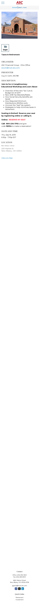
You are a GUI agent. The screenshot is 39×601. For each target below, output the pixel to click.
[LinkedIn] (22, 588)
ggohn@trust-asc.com (19, 585)
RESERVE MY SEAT (17, 120)
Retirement (19, 597)
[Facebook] (16, 588)
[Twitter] (19, 588)
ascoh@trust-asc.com (10, 68)
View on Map (7, 158)
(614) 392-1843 (22, 575)
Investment (19, 600)
